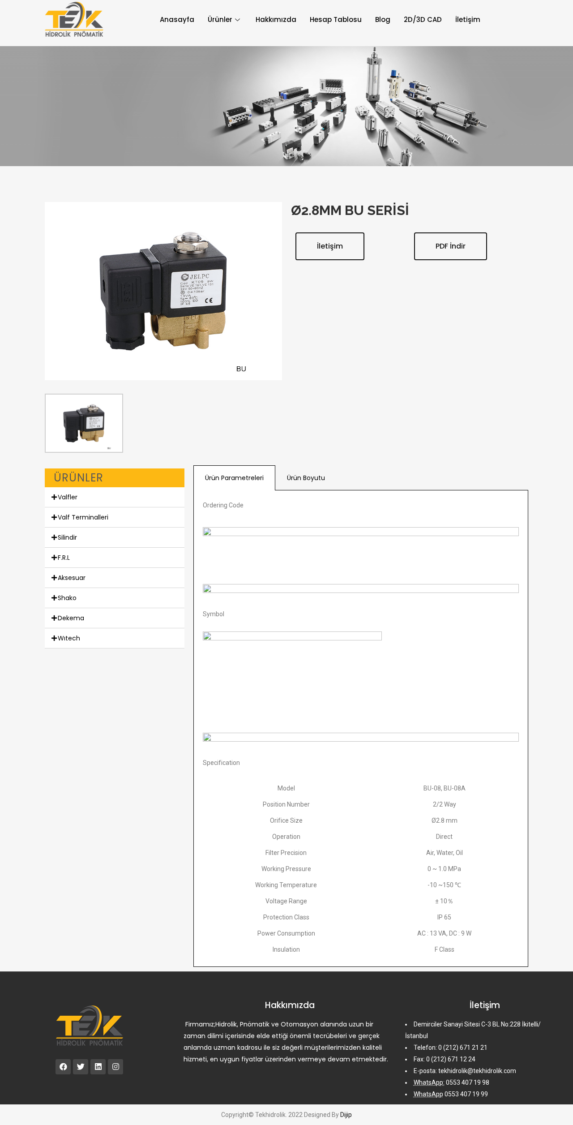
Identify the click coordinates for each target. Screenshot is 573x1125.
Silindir (67, 537)
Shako (67, 597)
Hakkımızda (276, 19)
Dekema (71, 618)
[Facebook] (63, 1066)
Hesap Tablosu (336, 19)
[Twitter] (80, 1066)
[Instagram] (115, 1066)
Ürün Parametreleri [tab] (234, 477)
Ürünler (220, 19)
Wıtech (69, 638)
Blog (382, 19)
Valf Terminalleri (83, 517)
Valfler (67, 497)
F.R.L (64, 557)
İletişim (467, 19)
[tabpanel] (360, 728)
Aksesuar (72, 577)
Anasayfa (177, 19)
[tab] (114, 497)
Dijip (346, 1114)
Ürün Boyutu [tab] (306, 477)
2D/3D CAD (423, 19)
